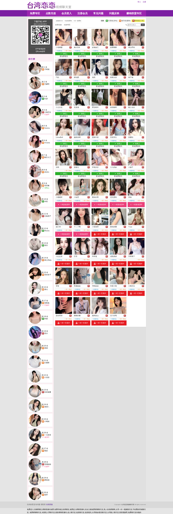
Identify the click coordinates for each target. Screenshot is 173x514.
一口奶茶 (47, 435)
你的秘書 (47, 392)
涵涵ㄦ (46, 407)
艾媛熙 (46, 84)
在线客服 (49, 504)
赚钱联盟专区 (134, 13)
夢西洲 (46, 480)
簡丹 (46, 245)
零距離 (46, 186)
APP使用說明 (40, 49)
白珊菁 (46, 363)
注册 (144, 2)
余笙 (46, 201)
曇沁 (46, 289)
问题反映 (114, 13)
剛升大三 (47, 157)
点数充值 (51, 13)
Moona (46, 231)
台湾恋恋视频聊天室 (128, 504)
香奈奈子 (47, 275)
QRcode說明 (40, 51)
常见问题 (98, 13)
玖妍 (46, 99)
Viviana (47, 143)
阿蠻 (46, 319)
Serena (47, 128)
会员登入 (67, 13)
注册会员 (83, 13)
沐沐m (46, 172)
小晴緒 (46, 421)
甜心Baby (48, 260)
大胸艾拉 (47, 112)
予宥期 (46, 69)
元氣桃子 (47, 216)
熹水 (46, 333)
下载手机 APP (40, 21)
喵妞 (46, 451)
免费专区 (35, 13)
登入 (139, 2)
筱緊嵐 (46, 303)
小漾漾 (46, 377)
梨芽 (46, 495)
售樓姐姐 (47, 464)
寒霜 (46, 348)
